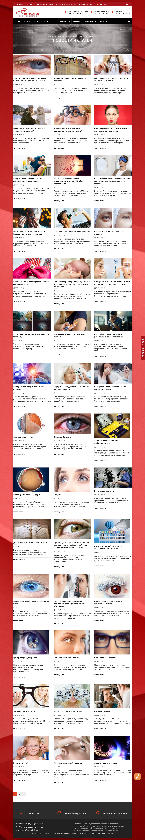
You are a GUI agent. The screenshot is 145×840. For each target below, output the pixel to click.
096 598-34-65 (123, 13)
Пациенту (64, 21)
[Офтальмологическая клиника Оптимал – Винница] (27, 12)
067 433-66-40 (76, 13)
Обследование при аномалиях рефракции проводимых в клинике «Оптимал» (70, 603)
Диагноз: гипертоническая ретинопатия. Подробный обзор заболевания (69, 181)
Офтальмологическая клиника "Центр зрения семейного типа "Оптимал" (83, 833)
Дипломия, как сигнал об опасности (30, 542)
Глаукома (58, 495)
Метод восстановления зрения (68, 711)
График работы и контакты (96, 21)
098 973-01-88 (102, 13)
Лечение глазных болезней (66, 658)
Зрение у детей (20, 763)
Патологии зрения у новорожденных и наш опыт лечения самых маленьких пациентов (72, 284)
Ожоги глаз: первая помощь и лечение (72, 231)
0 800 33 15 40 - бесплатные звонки (42, 4)
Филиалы (76, 21)
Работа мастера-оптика (105, 491)
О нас (36, 21)
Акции (55, 21)
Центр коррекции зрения (25, 658)
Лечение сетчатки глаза (105, 763)
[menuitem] (97, 4)
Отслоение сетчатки (23, 437)
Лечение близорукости (24, 711)
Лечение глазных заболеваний (68, 763)
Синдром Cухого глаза (64, 437)
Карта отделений (86, 4)
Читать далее (18, 98)
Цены (46, 21)
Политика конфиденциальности (30, 824)
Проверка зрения (102, 711)
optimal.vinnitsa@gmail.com (67, 4)
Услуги (27, 21)
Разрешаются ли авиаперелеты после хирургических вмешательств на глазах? (112, 181)
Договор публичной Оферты (28, 830)
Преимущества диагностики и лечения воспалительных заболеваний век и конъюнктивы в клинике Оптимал (72, 545)
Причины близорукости (105, 658)
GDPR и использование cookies (29, 827)
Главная (18, 21)
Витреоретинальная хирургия (27, 495)
